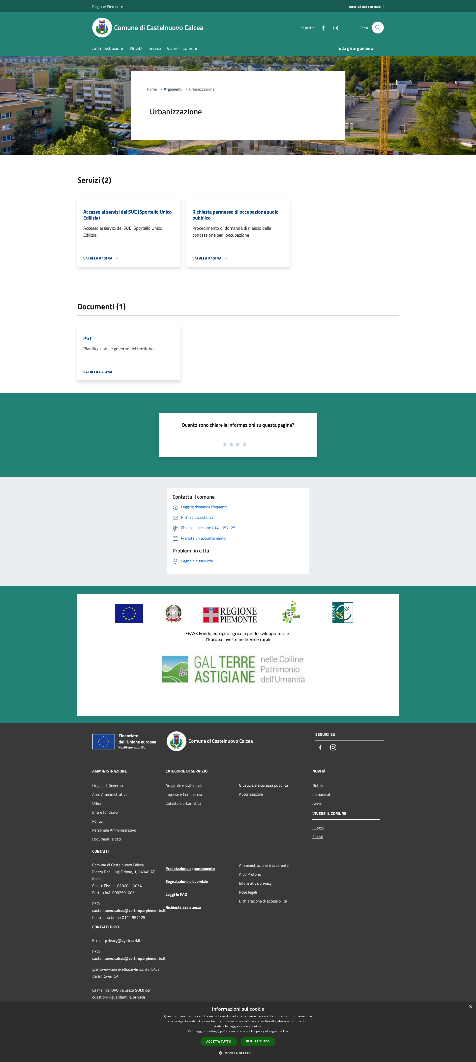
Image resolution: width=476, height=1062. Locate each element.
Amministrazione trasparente (264, 865)
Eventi (317, 837)
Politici (98, 821)
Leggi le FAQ (176, 894)
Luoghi (318, 828)
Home (152, 89)
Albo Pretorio (250, 874)
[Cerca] (378, 27)
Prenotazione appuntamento (190, 868)
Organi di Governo (107, 785)
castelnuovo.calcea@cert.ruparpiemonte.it (129, 910)
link (285, 1031)
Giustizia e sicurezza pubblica (263, 785)
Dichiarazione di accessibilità (263, 901)
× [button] (470, 1007)
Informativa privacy (255, 883)
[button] (237, 1053)
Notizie (318, 785)
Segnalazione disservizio (187, 881)
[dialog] (238, 1032)
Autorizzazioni (251, 794)
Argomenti (173, 89)
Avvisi (317, 803)
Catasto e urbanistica (183, 803)
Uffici (96, 803)
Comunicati (321, 794)
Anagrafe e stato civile (184, 785)
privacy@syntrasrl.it (123, 940)
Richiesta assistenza (183, 907)
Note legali (248, 892)
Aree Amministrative (109, 794)
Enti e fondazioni (106, 812)
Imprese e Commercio (184, 794)
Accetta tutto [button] (218, 1041)
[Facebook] (321, 27)
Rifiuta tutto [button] (258, 1041)
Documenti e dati (106, 839)
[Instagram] (334, 27)
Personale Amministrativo (114, 830)
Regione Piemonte (107, 6)
